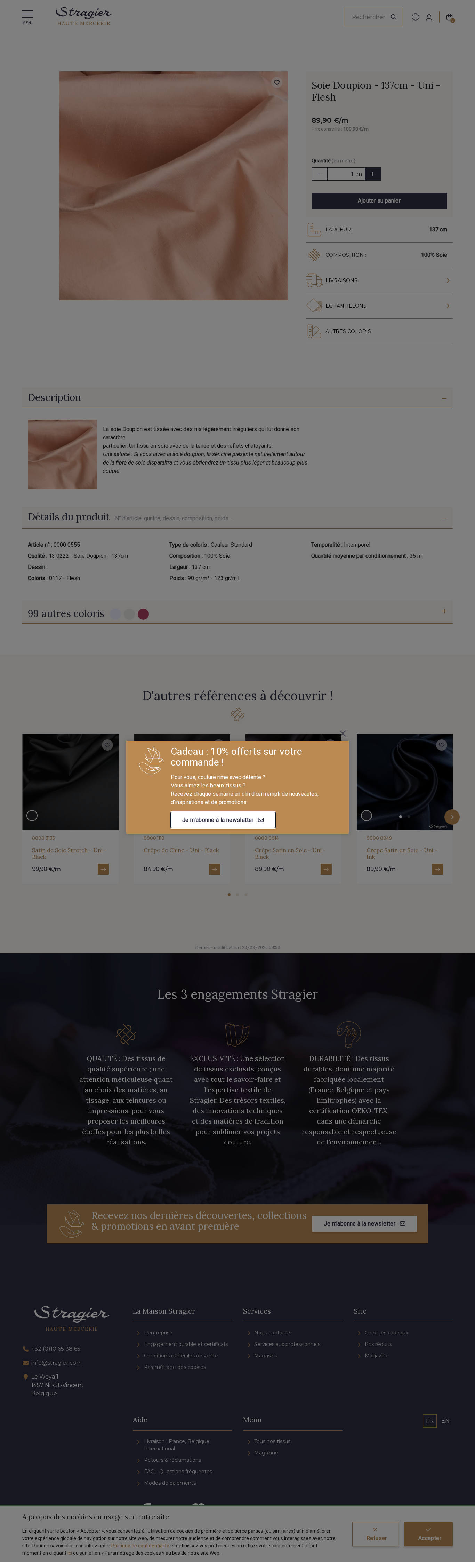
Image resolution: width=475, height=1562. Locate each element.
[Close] (343, 733)
